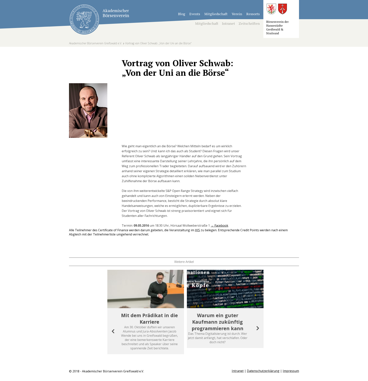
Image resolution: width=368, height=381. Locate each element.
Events (194, 14)
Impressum (291, 371)
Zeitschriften (249, 23)
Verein (237, 14)
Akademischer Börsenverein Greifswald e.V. (95, 43)
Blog (181, 14)
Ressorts (253, 14)
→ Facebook (219, 225)
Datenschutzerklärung (263, 371)
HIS (197, 230)
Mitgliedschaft (216, 14)
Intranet (228, 23)
